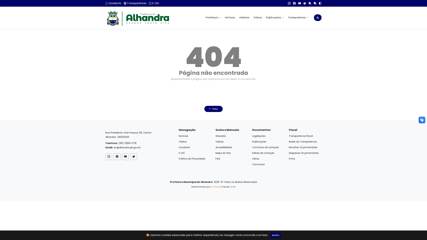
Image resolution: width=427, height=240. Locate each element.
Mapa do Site (223, 153)
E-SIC (155, 3)
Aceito (275, 235)
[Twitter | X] (303, 3)
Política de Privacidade (192, 159)
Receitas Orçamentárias (303, 147)
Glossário (221, 136)
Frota (292, 159)
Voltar (214, 109)
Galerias (244, 17)
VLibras (220, 141)
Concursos (258, 164)
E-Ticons (216, 186)
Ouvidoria (115, 3)
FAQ (218, 159)
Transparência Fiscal (301, 136)
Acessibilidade (224, 147)
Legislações (259, 136)
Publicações (259, 141)
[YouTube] (298, 3)
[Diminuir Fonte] (313, 3)
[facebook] (293, 3)
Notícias (230, 17)
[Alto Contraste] (319, 3)
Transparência (136, 3)
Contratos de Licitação (265, 147)
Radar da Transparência (303, 141)
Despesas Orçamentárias (304, 153)
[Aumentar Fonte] (308, 3)
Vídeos (257, 17)
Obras (255, 159)
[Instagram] (288, 3)
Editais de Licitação (263, 153)
